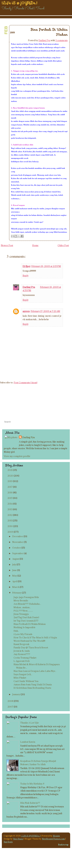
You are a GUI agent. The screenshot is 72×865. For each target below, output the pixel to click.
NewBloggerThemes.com (53, 839)
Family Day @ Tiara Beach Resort (31, 647)
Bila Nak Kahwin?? (30, 802)
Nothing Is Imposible (24, 627)
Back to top (63, 844)
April (14, 581)
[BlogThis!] (15, 236)
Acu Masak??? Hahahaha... (27, 603)
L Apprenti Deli (21, 661)
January (16, 694)
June (14, 570)
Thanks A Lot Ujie (29, 722)
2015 (10, 498)
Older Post (63, 245)
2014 (10, 503)
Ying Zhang (18, 839)
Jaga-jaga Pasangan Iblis (26, 597)
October (16, 547)
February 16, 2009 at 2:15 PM (46, 266)
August (15, 558)
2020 (10, 475)
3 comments (61, 40)
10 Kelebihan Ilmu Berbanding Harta (32, 687)
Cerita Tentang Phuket (25, 657)
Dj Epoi (26, 266)
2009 (10, 531)
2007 (10, 706)
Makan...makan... (22, 607)
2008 (10, 701)
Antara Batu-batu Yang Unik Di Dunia (33, 684)
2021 (10, 470)
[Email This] (12, 236)
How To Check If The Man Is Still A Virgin (35, 637)
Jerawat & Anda (22, 650)
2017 (10, 486)
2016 (10, 492)
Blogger (56, 835)
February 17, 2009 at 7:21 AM (45, 311)
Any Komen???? (22, 654)
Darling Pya (44, 40)
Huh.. (16, 630)
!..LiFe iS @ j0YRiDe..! (30, 835)
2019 (10, 481)
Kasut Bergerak (21, 644)
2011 (10, 520)
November (17, 542)
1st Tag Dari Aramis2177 (26, 620)
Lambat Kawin (27, 741)
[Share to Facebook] (22, 236)
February (16, 592)
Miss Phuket (20, 677)
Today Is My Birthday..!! (32, 783)
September (17, 553)
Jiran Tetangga (21, 614)
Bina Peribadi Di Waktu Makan (30, 624)
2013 (10, 509)
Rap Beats (8, 841)
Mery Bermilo (21, 600)
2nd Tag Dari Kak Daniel (26, 617)
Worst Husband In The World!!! (29, 640)
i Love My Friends (23, 634)
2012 (10, 515)
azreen (26, 311)
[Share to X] (19, 236)
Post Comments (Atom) (25, 382)
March (15, 587)
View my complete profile (17, 456)
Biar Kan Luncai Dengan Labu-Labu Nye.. (35, 671)
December (17, 536)
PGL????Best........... (23, 610)
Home (35, 245)
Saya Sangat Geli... (23, 674)
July (14, 564)
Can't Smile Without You (26, 681)
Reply (25, 275)
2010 (10, 526)
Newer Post (7, 245)
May (14, 575)
